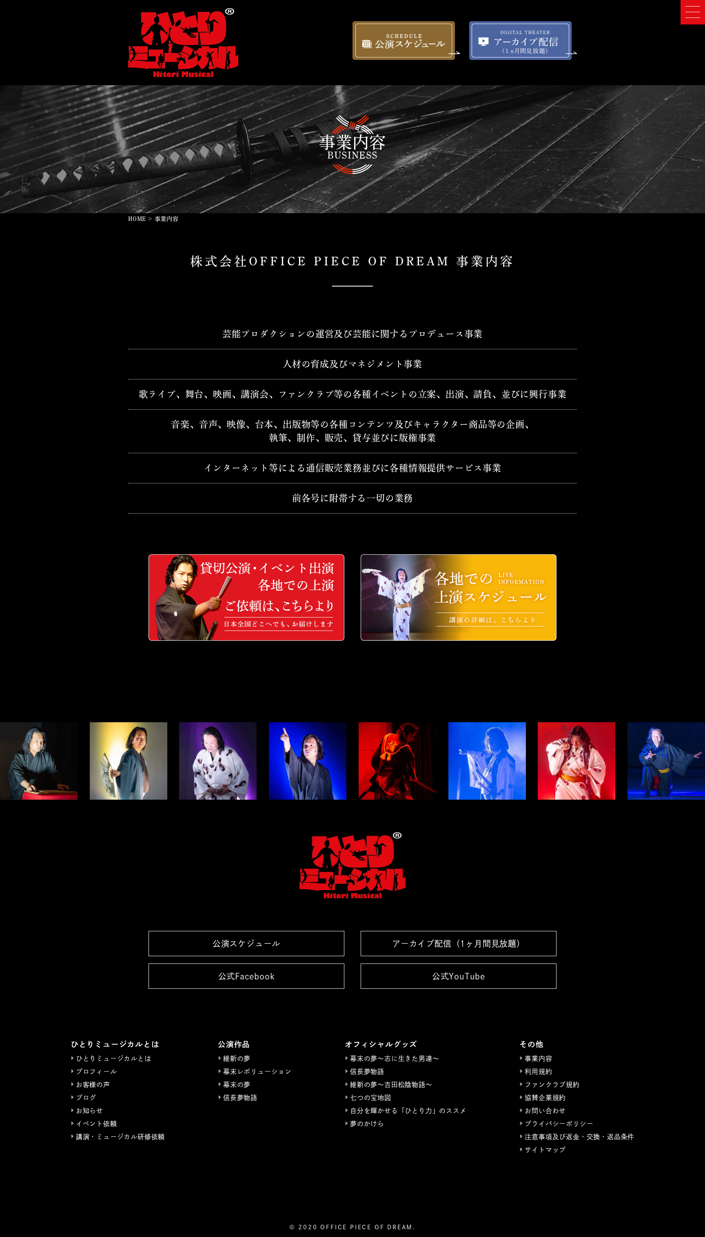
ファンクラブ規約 (552, 1084)
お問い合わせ (545, 1110)
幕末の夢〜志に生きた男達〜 (394, 1058)
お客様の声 (93, 1084)
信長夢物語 (240, 1097)
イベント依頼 (96, 1123)
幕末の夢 (237, 1084)
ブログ (86, 1097)
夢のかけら (367, 1123)
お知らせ (89, 1110)
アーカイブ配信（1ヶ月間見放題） (458, 943)
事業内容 (538, 1058)
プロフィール (96, 1071)
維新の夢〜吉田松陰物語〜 (391, 1084)
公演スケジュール (246, 943)
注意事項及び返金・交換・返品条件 (579, 1136)
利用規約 (538, 1071)
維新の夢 (237, 1058)
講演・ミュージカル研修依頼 (120, 1136)
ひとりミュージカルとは (113, 1058)
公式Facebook (246, 976)
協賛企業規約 (545, 1097)
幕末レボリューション (257, 1071)
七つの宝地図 (370, 1097)
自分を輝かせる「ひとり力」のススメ (408, 1110)
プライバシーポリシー (559, 1123)
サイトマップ (545, 1150)
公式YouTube (458, 976)
